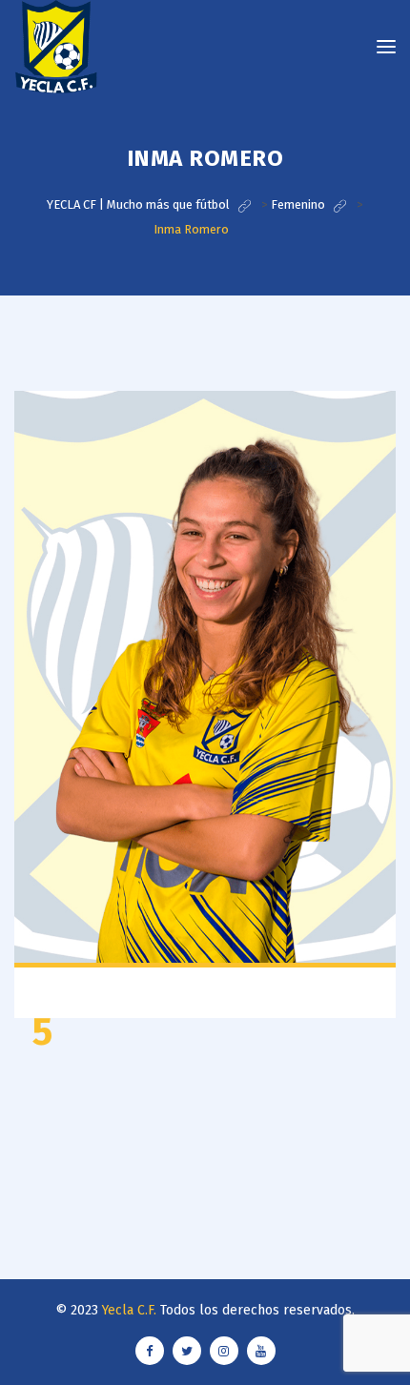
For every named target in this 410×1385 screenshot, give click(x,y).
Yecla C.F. (129, 1310)
